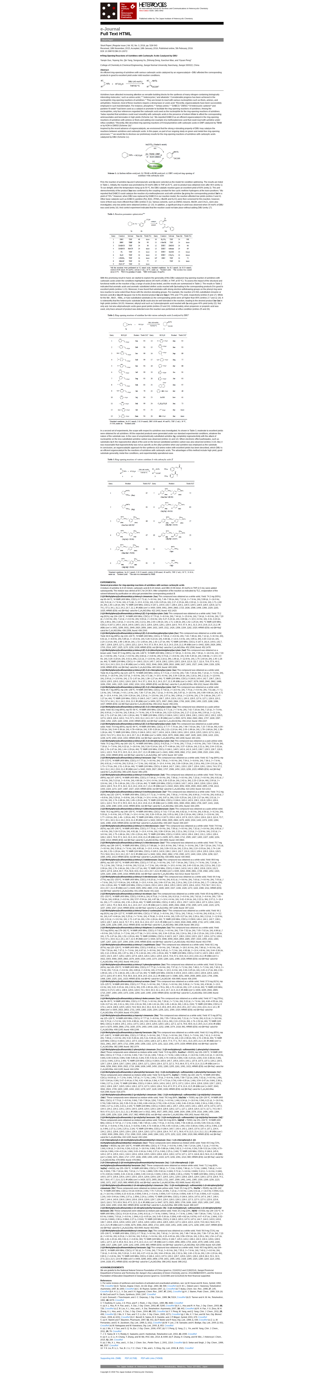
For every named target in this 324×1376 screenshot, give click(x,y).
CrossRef (109, 1286)
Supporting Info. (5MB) (110, 1358)
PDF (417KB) (131, 1358)
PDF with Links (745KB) (152, 1358)
